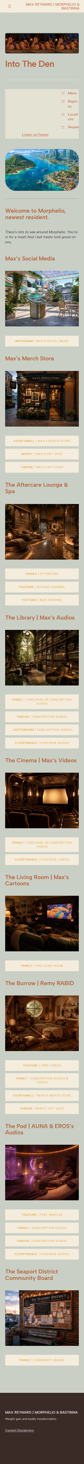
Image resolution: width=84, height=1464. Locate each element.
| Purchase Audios (42, 743)
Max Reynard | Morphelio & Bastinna (52, 6)
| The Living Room (42, 965)
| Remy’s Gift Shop (42, 1108)
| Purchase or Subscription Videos (42, 844)
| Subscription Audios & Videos (42, 1080)
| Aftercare (42, 573)
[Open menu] (9, 6)
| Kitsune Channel (42, 587)
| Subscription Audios (42, 716)
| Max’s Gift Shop (42, 454)
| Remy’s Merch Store (42, 1095)
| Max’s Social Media (42, 341)
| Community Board (42, 1360)
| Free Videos (42, 1065)
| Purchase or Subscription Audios (42, 701)
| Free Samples (42, 1214)
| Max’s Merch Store (42, 441)
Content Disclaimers (19, 1430)
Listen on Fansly (35, 134)
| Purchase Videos (42, 859)
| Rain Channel (42, 600)
